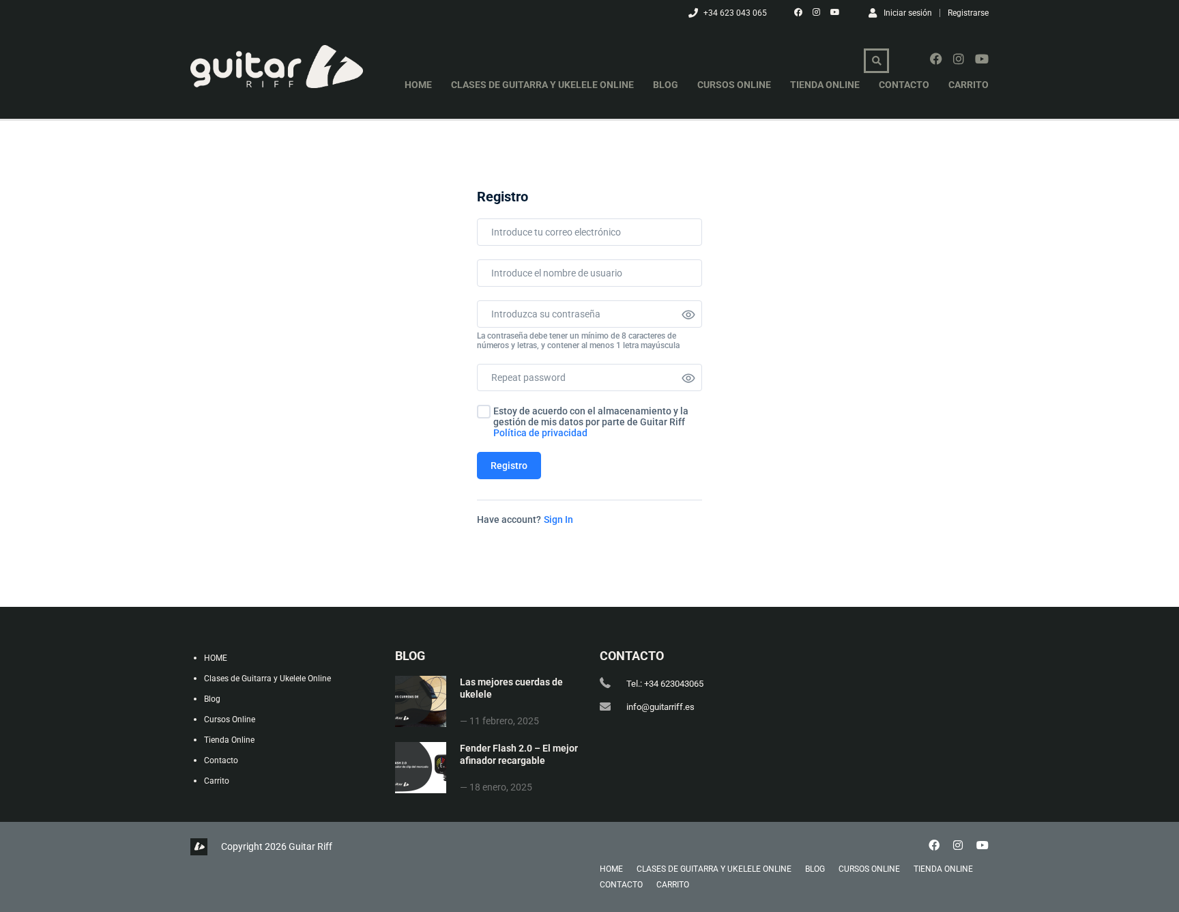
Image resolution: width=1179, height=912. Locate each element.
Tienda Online (825, 84)
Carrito (968, 84)
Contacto (904, 84)
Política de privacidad (540, 432)
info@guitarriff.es (660, 707)
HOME (418, 84)
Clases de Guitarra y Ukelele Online (542, 84)
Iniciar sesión (908, 12)
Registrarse (968, 13)
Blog (665, 84)
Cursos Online (734, 84)
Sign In (558, 519)
